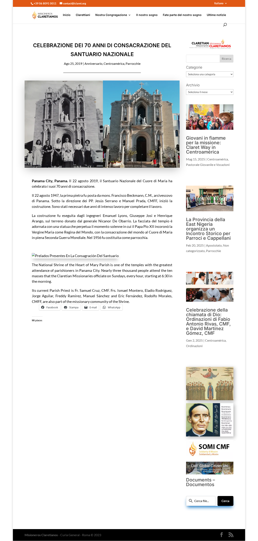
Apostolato (214, 245)
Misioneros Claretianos (41, 535)
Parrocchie (133, 63)
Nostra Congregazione (111, 15)
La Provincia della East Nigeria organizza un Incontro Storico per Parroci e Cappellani (208, 229)
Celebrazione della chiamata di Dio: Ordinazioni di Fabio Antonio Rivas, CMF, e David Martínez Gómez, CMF (208, 321)
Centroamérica (114, 63)
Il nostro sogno (147, 15)
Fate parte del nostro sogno (182, 15)
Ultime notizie (216, 15)
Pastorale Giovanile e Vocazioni (208, 164)
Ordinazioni (194, 346)
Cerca (225, 501)
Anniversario (93, 63)
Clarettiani (83, 15)
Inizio (67, 15)
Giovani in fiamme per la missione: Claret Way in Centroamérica (206, 145)
